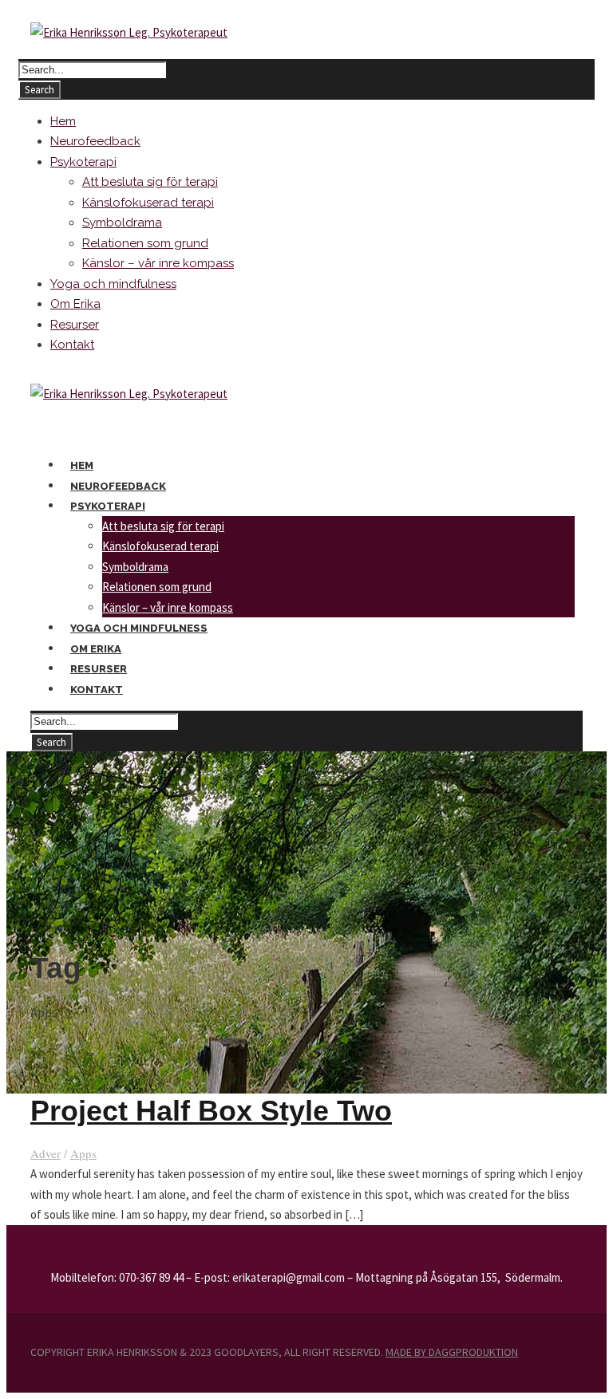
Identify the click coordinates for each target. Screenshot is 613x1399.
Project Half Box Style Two (211, 1110)
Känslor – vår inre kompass (158, 263)
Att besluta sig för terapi (150, 182)
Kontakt (72, 344)
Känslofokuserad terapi (148, 202)
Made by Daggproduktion (452, 1352)
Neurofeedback (95, 141)
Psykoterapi (83, 162)
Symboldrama (122, 222)
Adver (45, 1153)
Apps (83, 1153)
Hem (63, 121)
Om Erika (75, 304)
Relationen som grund (145, 243)
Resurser (74, 324)
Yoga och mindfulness (113, 284)
